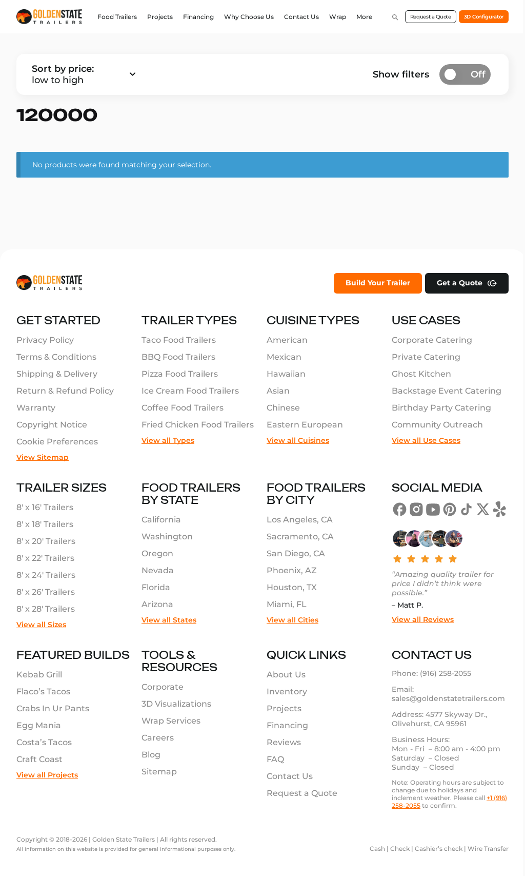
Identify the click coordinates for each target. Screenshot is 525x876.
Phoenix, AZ (292, 570)
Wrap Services (171, 721)
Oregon (157, 553)
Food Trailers (117, 17)
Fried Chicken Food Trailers (198, 425)
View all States (169, 620)
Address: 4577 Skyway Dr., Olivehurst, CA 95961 (440, 719)
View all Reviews (423, 619)
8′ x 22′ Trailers (45, 558)
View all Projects (47, 775)
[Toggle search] (395, 17)
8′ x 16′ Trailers (44, 507)
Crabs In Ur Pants (52, 708)
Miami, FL (287, 604)
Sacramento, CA (300, 536)
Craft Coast (39, 759)
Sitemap (159, 771)
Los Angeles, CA (300, 519)
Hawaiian (286, 374)
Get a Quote (459, 282)
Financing (198, 17)
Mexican (284, 357)
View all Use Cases (426, 440)
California (161, 519)
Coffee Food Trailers (183, 408)
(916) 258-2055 (445, 673)
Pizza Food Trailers (180, 374)
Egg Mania (38, 725)
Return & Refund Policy (65, 391)
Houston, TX (292, 587)
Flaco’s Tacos (43, 691)
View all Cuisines (298, 440)
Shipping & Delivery (56, 374)
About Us (286, 674)
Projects (160, 17)
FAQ (275, 759)
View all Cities (292, 620)
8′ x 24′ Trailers (45, 575)
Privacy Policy (45, 340)
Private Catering (426, 357)
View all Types (168, 440)
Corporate (163, 687)
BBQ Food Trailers (178, 357)
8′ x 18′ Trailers (44, 524)
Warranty (35, 408)
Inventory (287, 691)
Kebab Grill (39, 674)
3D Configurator (483, 16)
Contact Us (301, 17)
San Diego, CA (296, 553)
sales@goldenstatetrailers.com (448, 698)
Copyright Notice (51, 425)
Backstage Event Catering (446, 391)
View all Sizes (41, 624)
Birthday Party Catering (441, 408)
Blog (151, 755)
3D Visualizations (176, 704)
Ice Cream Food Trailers (190, 391)
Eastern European (305, 425)
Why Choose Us (249, 17)
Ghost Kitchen (421, 374)
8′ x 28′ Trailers (45, 609)
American (287, 340)
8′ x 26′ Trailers (45, 592)
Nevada (158, 570)
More (364, 17)
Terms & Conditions (56, 357)
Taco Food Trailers (179, 340)
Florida (156, 587)
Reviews (284, 742)
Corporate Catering (432, 340)
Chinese (283, 408)
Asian (278, 391)
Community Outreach (437, 425)
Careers (158, 738)
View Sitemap (42, 457)
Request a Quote (430, 16)
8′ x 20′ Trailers (45, 541)
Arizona (157, 604)
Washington (167, 536)
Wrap (337, 17)
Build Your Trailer (378, 282)
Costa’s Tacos (44, 742)
